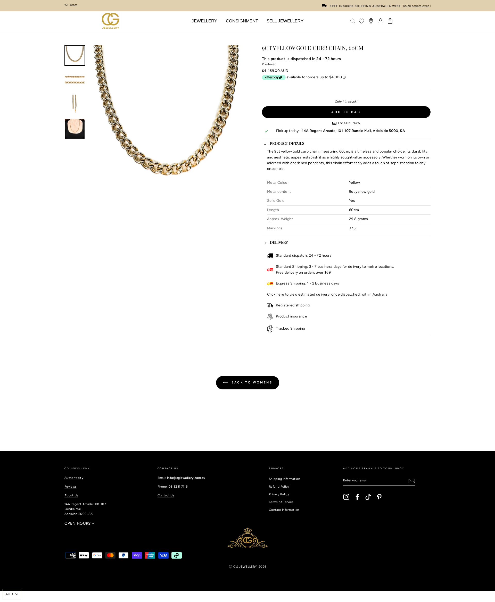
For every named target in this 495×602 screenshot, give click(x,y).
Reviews (70, 486)
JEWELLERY (204, 21)
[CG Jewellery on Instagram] (346, 497)
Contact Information (284, 510)
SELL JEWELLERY (285, 21)
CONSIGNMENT (242, 21)
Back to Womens (251, 382)
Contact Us (166, 495)
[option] (247, 6)
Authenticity (73, 478)
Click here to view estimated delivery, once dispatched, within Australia (327, 294)
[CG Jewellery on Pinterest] (379, 497)
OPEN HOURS (78, 523)
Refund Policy (279, 486)
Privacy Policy (279, 494)
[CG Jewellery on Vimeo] (368, 497)
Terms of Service (281, 502)
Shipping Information (284, 479)
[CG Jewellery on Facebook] (357, 497)
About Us (71, 495)
